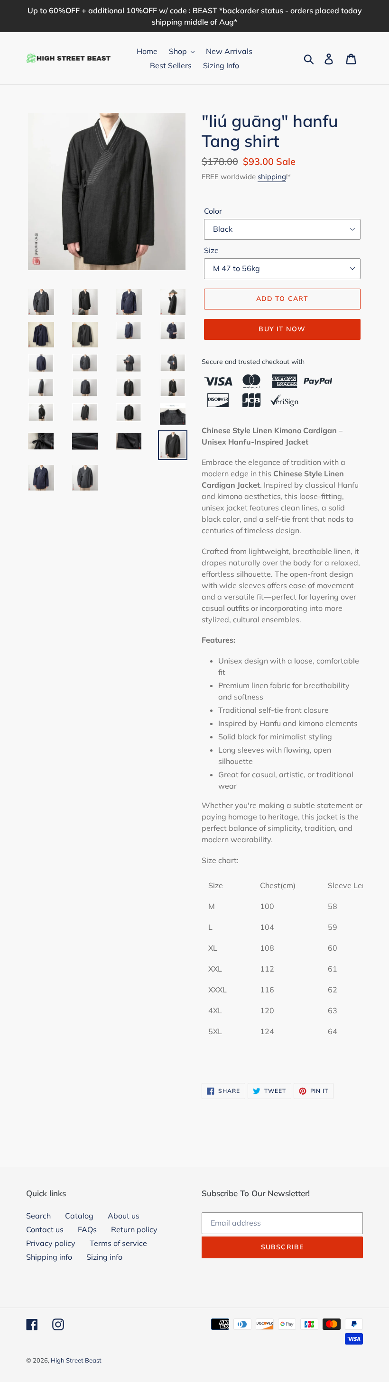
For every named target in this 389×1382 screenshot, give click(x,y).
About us (123, 1215)
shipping (272, 176)
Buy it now (282, 329)
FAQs (87, 1229)
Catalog (79, 1215)
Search (38, 1215)
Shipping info (49, 1257)
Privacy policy (50, 1243)
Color (213, 211)
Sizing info (104, 1257)
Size (211, 250)
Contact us (45, 1229)
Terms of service (118, 1243)
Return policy (134, 1229)
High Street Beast (76, 1360)
